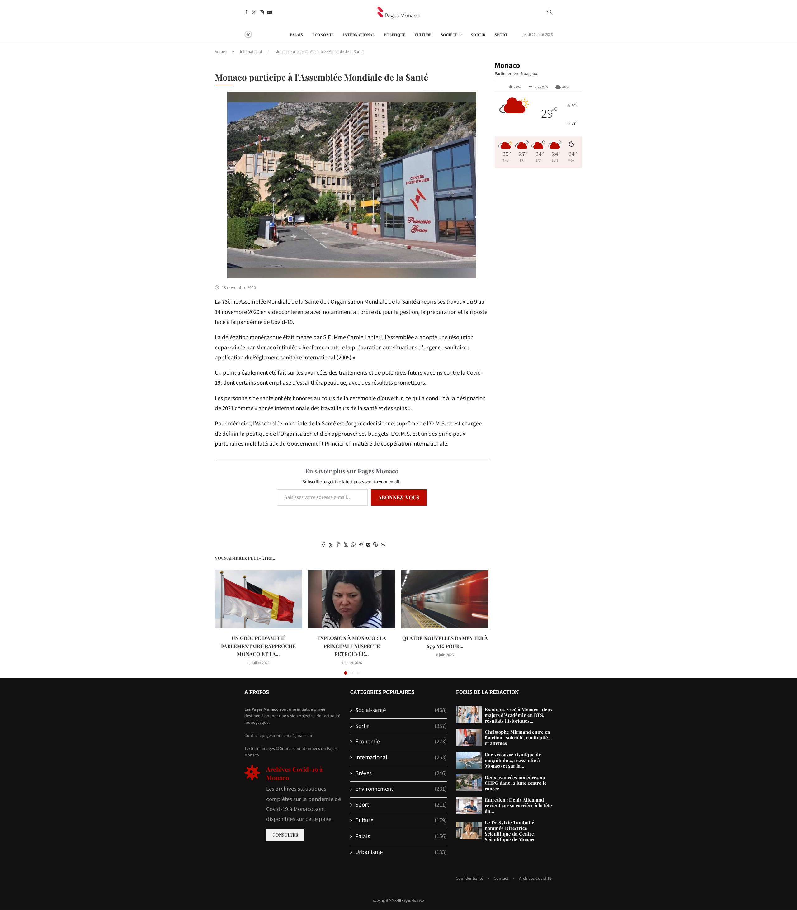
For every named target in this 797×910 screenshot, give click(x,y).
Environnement (401, 789)
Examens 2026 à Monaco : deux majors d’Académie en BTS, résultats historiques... (519, 715)
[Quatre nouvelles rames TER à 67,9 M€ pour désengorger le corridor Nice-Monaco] (444, 599)
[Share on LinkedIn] (346, 545)
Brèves (401, 774)
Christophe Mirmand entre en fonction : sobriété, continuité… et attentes (518, 737)
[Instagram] (261, 12)
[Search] (549, 13)
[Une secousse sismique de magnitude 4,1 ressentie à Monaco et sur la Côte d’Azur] (469, 760)
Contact (501, 878)
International (359, 34)
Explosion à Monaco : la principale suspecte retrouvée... (351, 646)
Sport (501, 34)
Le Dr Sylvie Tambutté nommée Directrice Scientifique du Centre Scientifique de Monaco (510, 830)
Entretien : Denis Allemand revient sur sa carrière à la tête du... (518, 805)
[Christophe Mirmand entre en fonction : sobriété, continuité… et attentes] (469, 737)
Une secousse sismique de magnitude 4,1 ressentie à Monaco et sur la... (513, 760)
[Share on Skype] (375, 545)
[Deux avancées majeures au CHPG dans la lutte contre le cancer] (469, 782)
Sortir (478, 34)
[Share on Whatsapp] (353, 545)
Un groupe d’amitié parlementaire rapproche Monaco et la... (258, 646)
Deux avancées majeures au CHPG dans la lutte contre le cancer (516, 783)
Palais (296, 34)
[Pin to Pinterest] (338, 545)
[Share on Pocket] (368, 545)
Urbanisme (401, 852)
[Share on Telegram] (361, 545)
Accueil (221, 52)
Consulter (285, 835)
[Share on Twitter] (331, 545)
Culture (423, 34)
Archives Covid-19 (535, 878)
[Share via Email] (383, 545)
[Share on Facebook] (323, 545)
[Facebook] (246, 12)
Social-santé (401, 710)
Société (449, 34)
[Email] (269, 12)
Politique (394, 34)
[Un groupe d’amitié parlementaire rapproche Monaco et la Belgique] (258, 599)
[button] (223, 622)
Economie (323, 34)
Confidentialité (469, 878)
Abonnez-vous (398, 497)
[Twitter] (253, 12)
